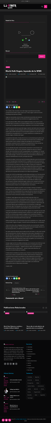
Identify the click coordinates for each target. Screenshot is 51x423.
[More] (19, 107)
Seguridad (42, 395)
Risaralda (29, 370)
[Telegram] (14, 107)
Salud (36, 395)
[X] (9, 107)
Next (36, 294)
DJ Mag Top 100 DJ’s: (14, 389)
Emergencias (30, 383)
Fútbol (37, 383)
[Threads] (12, 107)
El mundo (17, 283)
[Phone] (9, 420)
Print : (7, 101)
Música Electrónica (32, 360)
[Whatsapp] (17, 107)
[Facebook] (7, 107)
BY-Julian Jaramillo (9, 330)
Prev (14, 295)
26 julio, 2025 (22, 74)
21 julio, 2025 (42, 330)
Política (29, 392)
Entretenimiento (31, 354)
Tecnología (30, 398)
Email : (13, 101)
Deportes (37, 377)
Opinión (29, 363)
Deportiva (29, 349)
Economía (29, 351)
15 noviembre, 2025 (15, 382)
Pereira (29, 365)
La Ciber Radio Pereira (21, 419)
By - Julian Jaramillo (11, 74)
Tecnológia (30, 313)
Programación (30, 367)
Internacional (41, 386)
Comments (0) (32, 74)
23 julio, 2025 (20, 330)
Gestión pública (31, 386)
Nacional (36, 389)
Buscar (8, 51)
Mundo (7, 67)
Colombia (29, 347)
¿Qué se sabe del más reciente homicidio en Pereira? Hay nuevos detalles (32, 290)
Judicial (29, 389)
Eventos (29, 356)
